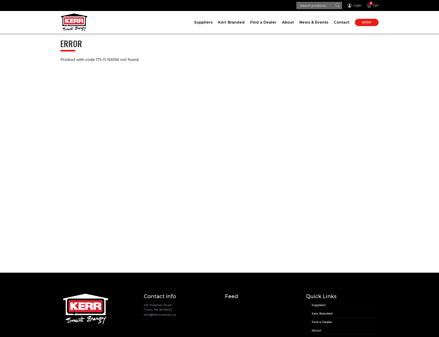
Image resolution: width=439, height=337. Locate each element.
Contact (341, 22)
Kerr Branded (231, 22)
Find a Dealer (263, 22)
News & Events (313, 22)
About (288, 22)
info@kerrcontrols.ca (160, 314)
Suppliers (203, 22)
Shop (367, 22)
